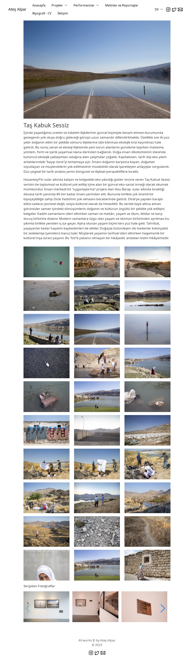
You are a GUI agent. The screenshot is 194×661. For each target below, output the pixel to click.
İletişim (63, 13)
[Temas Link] (180, 9)
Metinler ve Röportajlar (121, 5)
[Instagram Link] (168, 9)
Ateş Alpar (17, 9)
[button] (162, 608)
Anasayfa (38, 5)
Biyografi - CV (42, 13)
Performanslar (84, 5)
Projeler (57, 5)
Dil (157, 9)
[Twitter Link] (174, 9)
